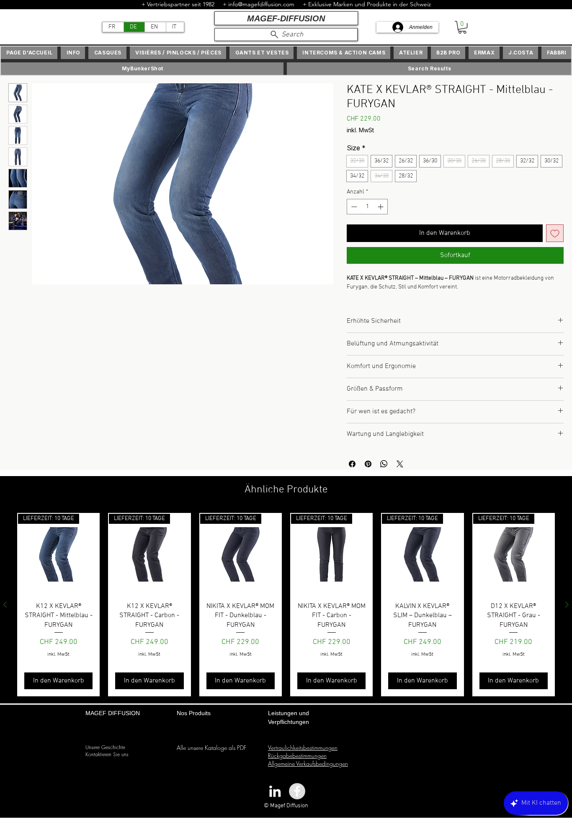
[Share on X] (400, 475)
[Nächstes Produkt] (567, 615)
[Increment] (381, 208)
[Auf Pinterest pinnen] (368, 475)
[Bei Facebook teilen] (352, 475)
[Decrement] (353, 208)
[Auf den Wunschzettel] (555, 234)
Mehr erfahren (365, 305)
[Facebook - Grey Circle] (297, 802)
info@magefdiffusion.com (261, 4)
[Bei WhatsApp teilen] (384, 475)
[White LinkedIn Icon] (275, 802)
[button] (462, 27)
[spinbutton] (367, 208)
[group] (286, 615)
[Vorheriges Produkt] (5, 615)
